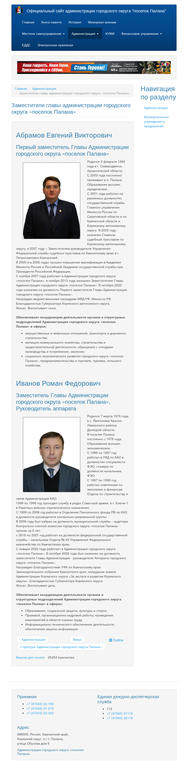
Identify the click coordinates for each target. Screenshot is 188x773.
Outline (118, 640)
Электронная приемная (55, 45)
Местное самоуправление (42, 33)
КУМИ (109, 33)
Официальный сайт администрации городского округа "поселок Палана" (96, 11)
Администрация (84, 33)
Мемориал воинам (102, 22)
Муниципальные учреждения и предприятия (156, 121)
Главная (28, 22)
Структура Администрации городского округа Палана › (61, 646)
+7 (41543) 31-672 (40, 708)
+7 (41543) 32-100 (40, 703)
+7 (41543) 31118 (120, 713)
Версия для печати (30, 657)
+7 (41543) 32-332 (40, 713)
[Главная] (21, 10)
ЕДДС (26, 45)
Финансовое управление (140, 33)
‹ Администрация (32, 639)
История (75, 22)
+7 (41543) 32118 (120, 718)
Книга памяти (51, 22)
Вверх (77, 639)
